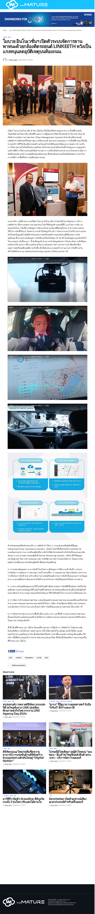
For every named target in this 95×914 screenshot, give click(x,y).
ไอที (13, 701)
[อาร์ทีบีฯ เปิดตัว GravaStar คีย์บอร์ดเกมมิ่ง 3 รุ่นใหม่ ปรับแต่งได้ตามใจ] (24, 782)
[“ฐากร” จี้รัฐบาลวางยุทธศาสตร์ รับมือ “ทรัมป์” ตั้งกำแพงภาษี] (70, 687)
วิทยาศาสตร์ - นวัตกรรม (66, 701)
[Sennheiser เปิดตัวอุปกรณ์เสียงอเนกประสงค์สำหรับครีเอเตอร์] (70, 782)
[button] (4, 4)
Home (5, 30)
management (29, 657)
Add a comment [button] (18, 665)
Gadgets (6, 795)
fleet (10, 657)
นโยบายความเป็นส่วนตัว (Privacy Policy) (61, 904)
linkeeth (18, 657)
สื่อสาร (9, 37)
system (39, 657)
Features (52, 701)
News (5, 37)
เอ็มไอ (46, 657)
